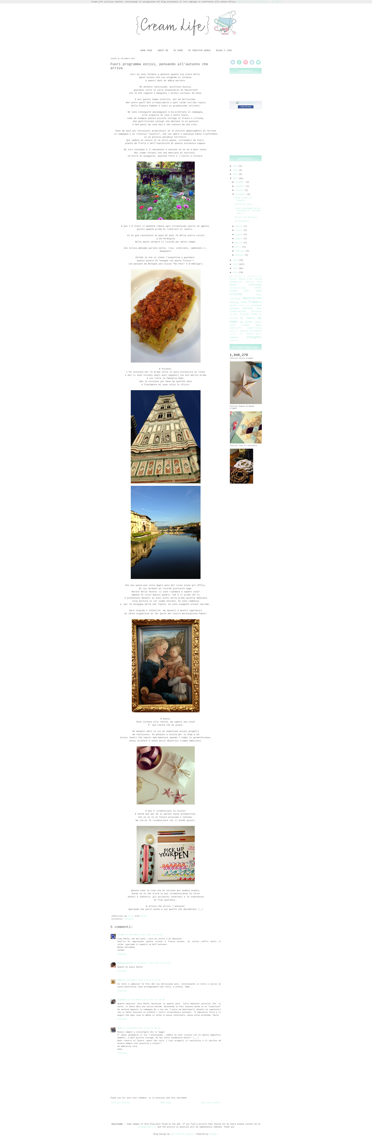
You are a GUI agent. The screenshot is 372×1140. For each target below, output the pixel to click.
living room (248, 314)
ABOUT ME (163, 50)
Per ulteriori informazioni (253, 2)
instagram (256, 312)
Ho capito (276, 2)
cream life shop (246, 290)
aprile (239, 242)
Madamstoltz (236, 282)
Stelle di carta (243, 204)
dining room (238, 302)
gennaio (240, 255)
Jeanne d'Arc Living (250, 279)
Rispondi (122, 954)
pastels (244, 331)
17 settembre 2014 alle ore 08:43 (146, 1000)
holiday (248, 308)
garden (233, 305)
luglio (239, 230)
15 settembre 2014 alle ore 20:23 (143, 934)
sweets (234, 337)
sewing (249, 334)
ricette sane (236, 334)
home (259, 308)
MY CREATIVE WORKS (199, 50)
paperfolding (255, 328)
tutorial (234, 341)
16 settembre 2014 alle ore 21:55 (141, 980)
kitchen (234, 314)
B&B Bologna (236, 276)
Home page (165, 1102)
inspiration (238, 311)
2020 (236, 166)
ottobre (240, 190)
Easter (233, 279)
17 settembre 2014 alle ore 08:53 (141, 1028)
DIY (260, 276)
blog (259, 282)
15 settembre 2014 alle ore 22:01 (152, 963)
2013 (236, 260)
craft (258, 287)
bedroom (250, 282)
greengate (256, 305)
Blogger (213, 1134)
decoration (252, 298)
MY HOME (178, 50)
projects (256, 330)
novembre (240, 186)
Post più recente (120, 1102)
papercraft (235, 328)
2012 (236, 264)
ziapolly (122, 1000)
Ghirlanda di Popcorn (182, 1134)
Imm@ (119, 980)
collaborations (238, 288)
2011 (236, 268)
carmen (120, 934)
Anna (119, 1028)
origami (246, 325)
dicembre (240, 182)
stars (259, 334)
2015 (236, 174)
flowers (255, 302)
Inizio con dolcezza (246, 217)
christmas (255, 284)
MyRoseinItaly (125, 963)
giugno (239, 234)
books (233, 284)
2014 (236, 178)
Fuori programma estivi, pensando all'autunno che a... (248, 210)
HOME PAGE (146, 50)
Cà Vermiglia (242, 221)
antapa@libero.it (147, 1127)
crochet (236, 294)
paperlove (234, 331)
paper (259, 325)
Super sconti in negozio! (243, 199)
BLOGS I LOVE (224, 50)
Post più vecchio (211, 1102)
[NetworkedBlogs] (245, 102)
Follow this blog (245, 107)
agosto (239, 226)
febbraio (240, 251)
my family (247, 318)
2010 (236, 272)
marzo (238, 247)
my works (246, 322)
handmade (234, 308)
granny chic (244, 305)
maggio (239, 238)
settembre (241, 194)
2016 (236, 170)
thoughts (129, 919)
